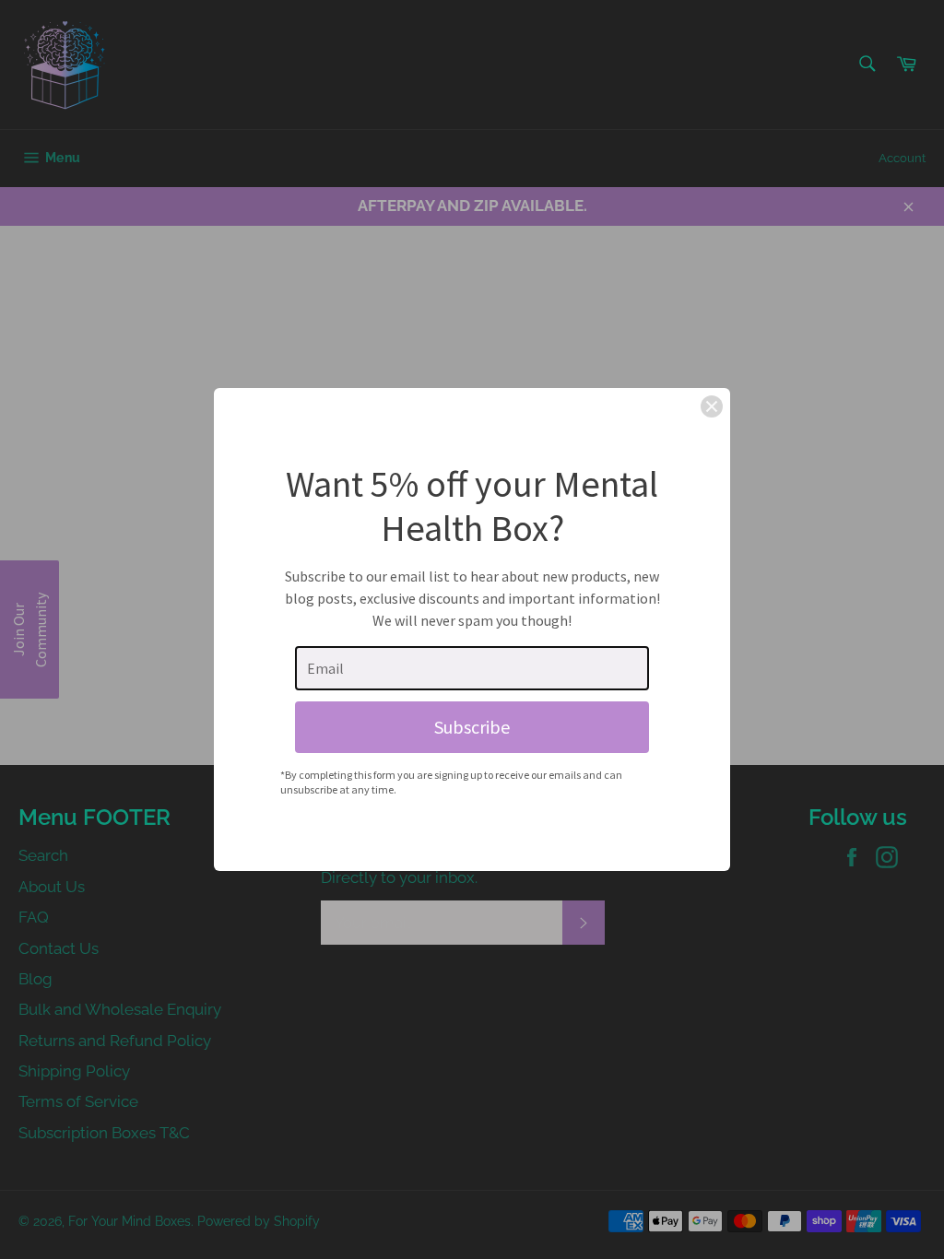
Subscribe (472, 726)
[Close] (712, 406)
